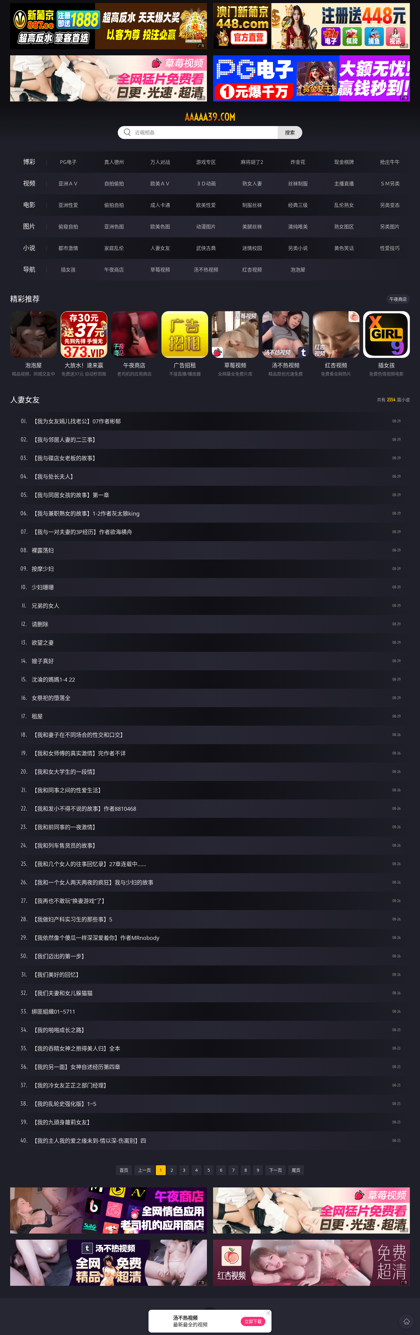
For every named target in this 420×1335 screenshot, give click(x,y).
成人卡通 (160, 205)
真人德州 (114, 162)
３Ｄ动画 (206, 183)
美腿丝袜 (252, 226)
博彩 (29, 162)
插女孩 (68, 269)
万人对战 (160, 162)
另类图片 (390, 226)
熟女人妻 (252, 183)
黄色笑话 (344, 248)
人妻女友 (160, 248)
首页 (124, 1170)
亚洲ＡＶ (68, 183)
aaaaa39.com (210, 117)
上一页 (144, 1170)
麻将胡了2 (252, 162)
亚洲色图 (114, 226)
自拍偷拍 (114, 183)
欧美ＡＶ (160, 183)
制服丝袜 (252, 205)
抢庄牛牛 (390, 162)
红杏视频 (252, 269)
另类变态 (390, 205)
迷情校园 (252, 248)
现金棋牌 (344, 162)
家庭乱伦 (114, 248)
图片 (29, 226)
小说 (29, 248)
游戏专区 (206, 162)
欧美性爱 (206, 205)
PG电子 (68, 162)
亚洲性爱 (68, 205)
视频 (29, 183)
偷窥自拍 (68, 226)
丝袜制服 (298, 183)
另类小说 (298, 248)
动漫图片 (206, 226)
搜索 (290, 132)
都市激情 (68, 248)
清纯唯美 (298, 226)
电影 (29, 205)
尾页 (296, 1170)
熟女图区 (344, 226)
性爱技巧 (390, 248)
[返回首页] (406, 1321)
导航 (29, 269)
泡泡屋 (298, 269)
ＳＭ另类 (390, 183)
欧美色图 (160, 226)
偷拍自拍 (114, 205)
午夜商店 (114, 269)
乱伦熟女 (344, 205)
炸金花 (298, 162)
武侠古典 (206, 248)
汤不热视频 (206, 269)
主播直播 (344, 183)
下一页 (275, 1170)
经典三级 (298, 205)
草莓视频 (160, 269)
